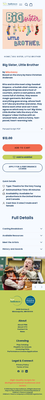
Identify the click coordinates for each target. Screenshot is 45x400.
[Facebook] (18, 371)
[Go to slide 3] (26, 287)
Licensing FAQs (22, 349)
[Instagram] (22, 371)
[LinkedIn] (26, 371)
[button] (26, 4)
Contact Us (22, 329)
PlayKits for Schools (23, 347)
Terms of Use (22, 367)
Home (7, 56)
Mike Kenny (12, 72)
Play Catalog (22, 345)
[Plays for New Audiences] (10, 4)
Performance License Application (22, 351)
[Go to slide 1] (19, 287)
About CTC (22, 327)
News (22, 331)
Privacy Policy (22, 365)
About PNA (22, 325)
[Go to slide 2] (22, 287)
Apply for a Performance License (22, 167)
